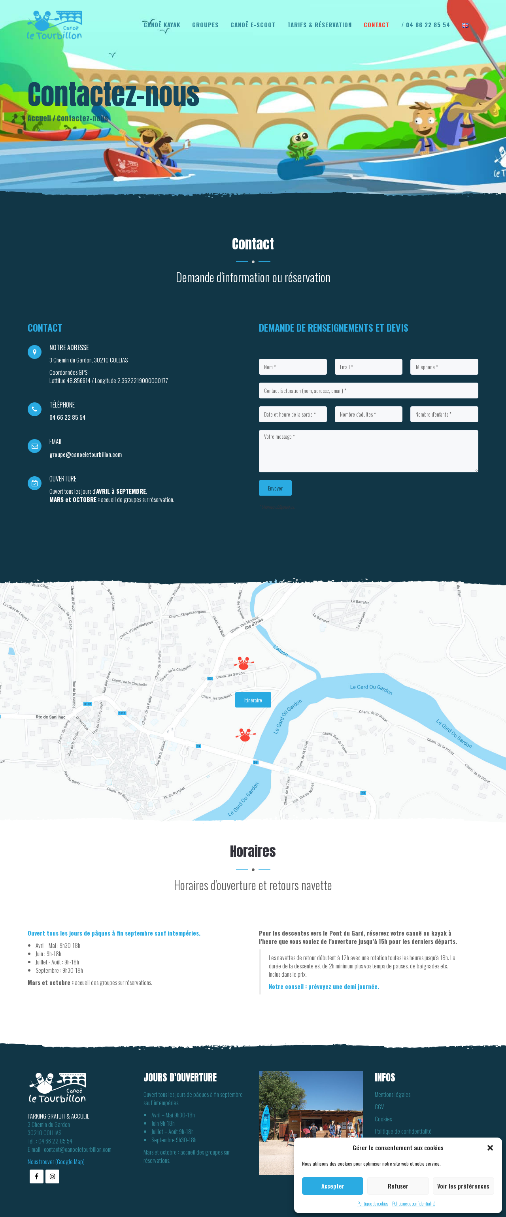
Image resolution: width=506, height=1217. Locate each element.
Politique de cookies (372, 1203)
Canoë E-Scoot (253, 24)
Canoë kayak (161, 24)
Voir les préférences (463, 1185)
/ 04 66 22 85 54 (425, 24)
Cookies (383, 1118)
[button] (490, 1148)
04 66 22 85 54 (67, 417)
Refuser (398, 1185)
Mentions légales (392, 1094)
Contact (376, 24)
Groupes (205, 24)
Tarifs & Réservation (319, 24)
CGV (379, 1106)
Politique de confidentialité (413, 1203)
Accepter (332, 1185)
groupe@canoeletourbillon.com (85, 454)
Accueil (39, 118)
